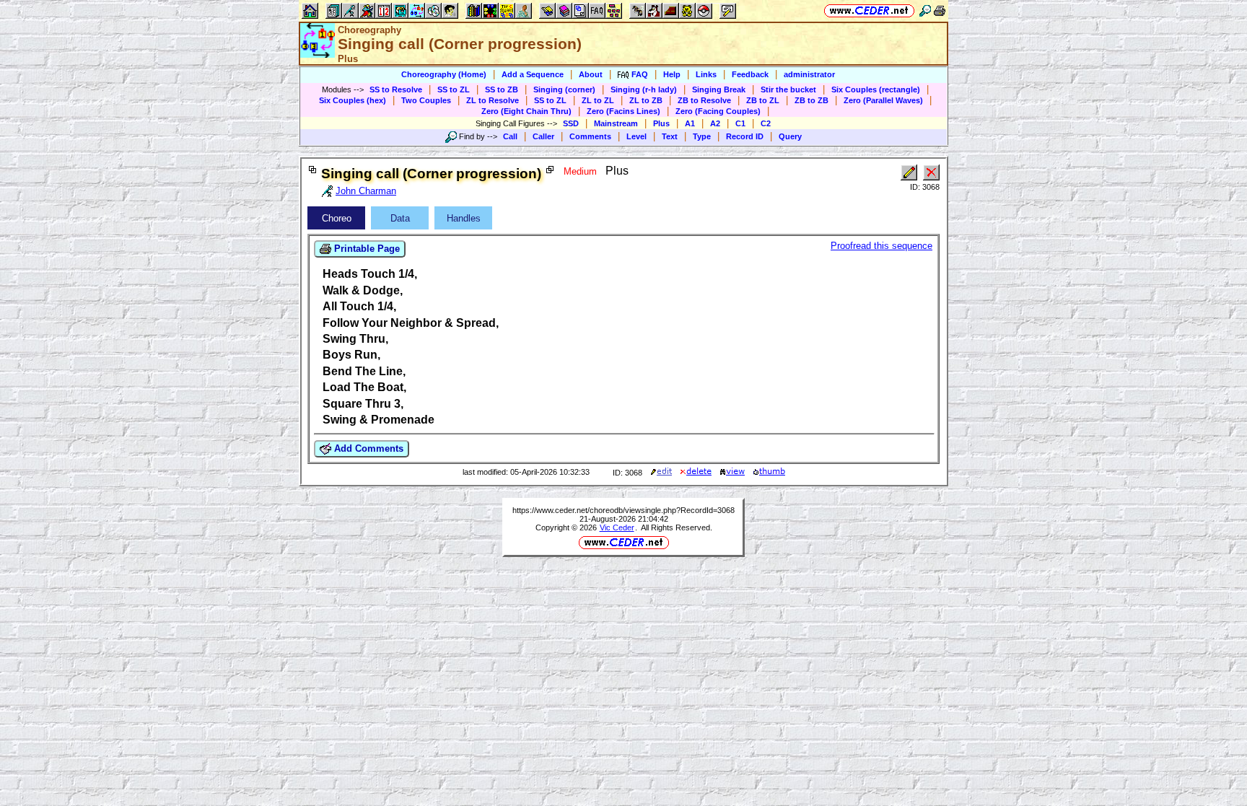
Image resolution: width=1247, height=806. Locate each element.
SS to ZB (501, 89)
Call (510, 136)
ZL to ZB (645, 100)
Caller (543, 136)
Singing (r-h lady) (644, 89)
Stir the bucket (788, 89)
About (591, 74)
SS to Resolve (395, 89)
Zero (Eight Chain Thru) (526, 111)
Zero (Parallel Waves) (883, 100)
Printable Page (365, 248)
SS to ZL (453, 89)
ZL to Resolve (492, 100)
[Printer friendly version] (939, 10)
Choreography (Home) (443, 74)
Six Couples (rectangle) (875, 89)
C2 (766, 123)
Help (672, 74)
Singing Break (718, 89)
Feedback (750, 74)
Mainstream (616, 123)
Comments (590, 136)
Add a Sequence (533, 74)
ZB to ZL (762, 100)
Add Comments (367, 448)
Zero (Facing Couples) (718, 111)
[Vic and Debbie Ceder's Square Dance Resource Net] (869, 10)
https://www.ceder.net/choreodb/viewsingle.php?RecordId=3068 (623, 510)
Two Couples (426, 100)
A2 (715, 123)
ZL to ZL (598, 100)
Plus (661, 123)
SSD (571, 123)
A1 (690, 123)
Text (670, 136)
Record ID (744, 136)
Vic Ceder (617, 527)
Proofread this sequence (881, 245)
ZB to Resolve (704, 100)
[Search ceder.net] (925, 10)
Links (706, 74)
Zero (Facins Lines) (623, 111)
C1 (740, 123)
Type (702, 136)
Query (790, 136)
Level (636, 136)
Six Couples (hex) (352, 100)
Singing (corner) (564, 89)
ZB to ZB (811, 100)
